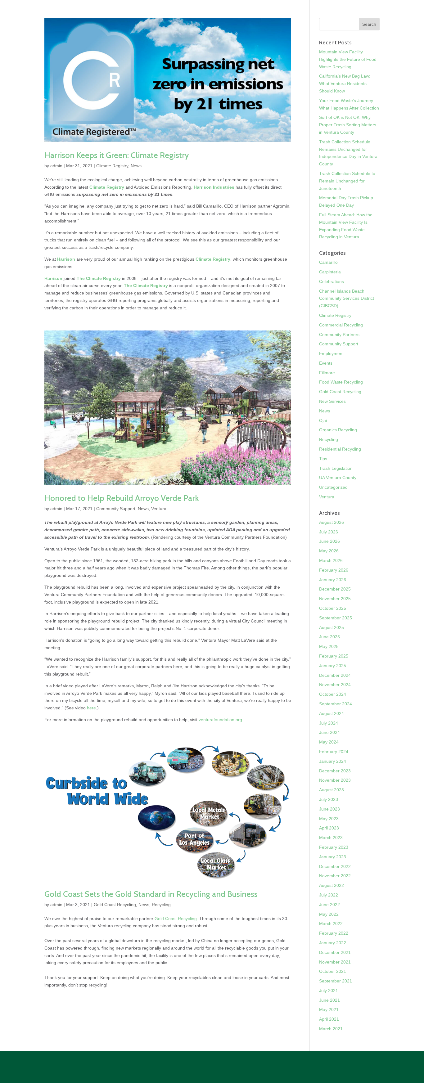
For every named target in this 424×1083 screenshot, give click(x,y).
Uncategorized (333, 487)
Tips (323, 458)
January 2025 (332, 665)
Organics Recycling (338, 429)
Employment (331, 353)
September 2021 (335, 980)
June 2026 (329, 541)
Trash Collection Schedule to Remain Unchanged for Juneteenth (347, 181)
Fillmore (327, 372)
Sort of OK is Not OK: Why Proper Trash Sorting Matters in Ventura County (347, 125)
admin (56, 165)
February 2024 (333, 751)
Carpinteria (330, 271)
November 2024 (335, 684)
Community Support (115, 508)
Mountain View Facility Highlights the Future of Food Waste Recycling (348, 59)
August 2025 (331, 627)
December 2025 (335, 588)
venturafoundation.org (220, 719)
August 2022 (331, 885)
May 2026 (329, 550)
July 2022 (328, 894)
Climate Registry (112, 165)
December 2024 (335, 675)
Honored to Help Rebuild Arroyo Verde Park (121, 498)
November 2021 (335, 961)
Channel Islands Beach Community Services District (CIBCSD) (346, 298)
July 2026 (328, 531)
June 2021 (329, 1000)
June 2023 (329, 809)
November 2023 (335, 780)
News (136, 165)
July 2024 (328, 723)
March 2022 (331, 923)
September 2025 (335, 617)
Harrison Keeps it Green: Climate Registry (116, 155)
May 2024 (329, 741)
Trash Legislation (336, 468)
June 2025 (329, 636)
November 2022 (335, 875)
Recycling (161, 904)
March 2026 (331, 560)
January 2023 (332, 856)
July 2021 (328, 990)
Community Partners (339, 334)
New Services (332, 401)
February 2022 (333, 933)
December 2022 (335, 866)
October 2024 (332, 694)
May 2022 (329, 914)
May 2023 (329, 818)
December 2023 (335, 770)
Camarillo (328, 262)
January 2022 (332, 942)
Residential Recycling (340, 449)
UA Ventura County (337, 477)
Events (325, 363)
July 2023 (328, 799)
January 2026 (332, 579)
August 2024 (331, 713)
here (91, 707)
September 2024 (335, 703)
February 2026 (333, 570)
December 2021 (335, 952)
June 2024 (329, 732)
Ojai (323, 420)
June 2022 (329, 904)
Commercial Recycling (341, 324)
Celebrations (331, 281)
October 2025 (332, 608)
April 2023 (329, 827)
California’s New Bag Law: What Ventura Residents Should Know (344, 83)
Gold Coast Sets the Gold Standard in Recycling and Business (151, 894)
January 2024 (332, 761)
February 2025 (333, 656)
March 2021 (331, 1028)
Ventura (158, 508)
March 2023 (331, 837)
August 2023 (331, 789)
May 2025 (329, 646)
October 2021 (332, 971)
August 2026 (331, 522)
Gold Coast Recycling (115, 904)
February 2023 (333, 847)
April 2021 (329, 1019)
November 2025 (335, 598)
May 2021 (329, 1009)
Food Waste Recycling (341, 382)
